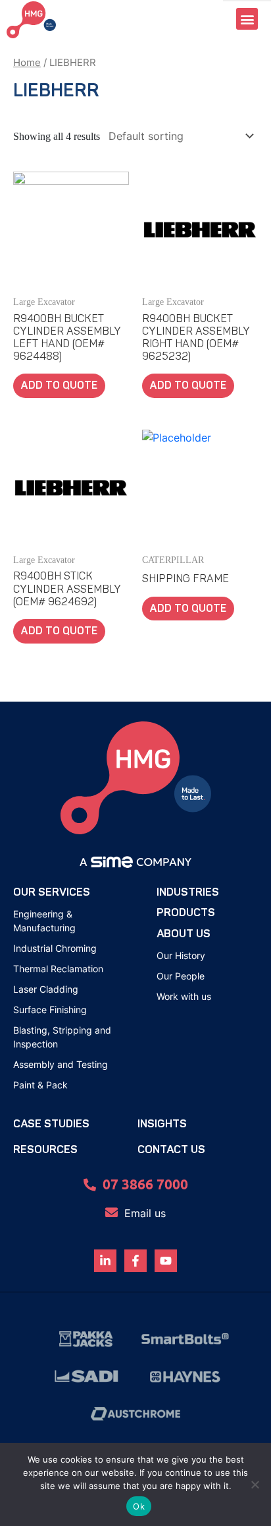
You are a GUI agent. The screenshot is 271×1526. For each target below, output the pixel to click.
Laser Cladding (45, 989)
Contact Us (171, 1149)
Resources (45, 1149)
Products (186, 912)
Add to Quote (59, 385)
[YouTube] (166, 1260)
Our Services (51, 892)
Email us (145, 1213)
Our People (181, 975)
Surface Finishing (50, 1009)
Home (27, 63)
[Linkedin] (105, 1260)
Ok (139, 1506)
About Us (183, 934)
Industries (188, 892)
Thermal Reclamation (58, 968)
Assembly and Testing (60, 1064)
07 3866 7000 (145, 1184)
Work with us (184, 996)
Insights (162, 1124)
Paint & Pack (40, 1084)
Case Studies (51, 1124)
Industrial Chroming (55, 948)
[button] (247, 19)
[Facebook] (135, 1260)
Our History (181, 955)
